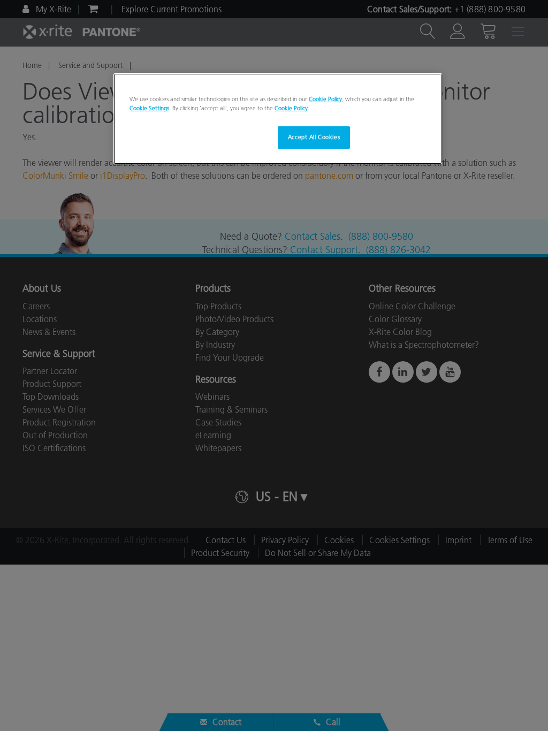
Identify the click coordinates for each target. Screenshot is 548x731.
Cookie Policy (325, 99)
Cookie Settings (149, 108)
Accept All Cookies (314, 137)
